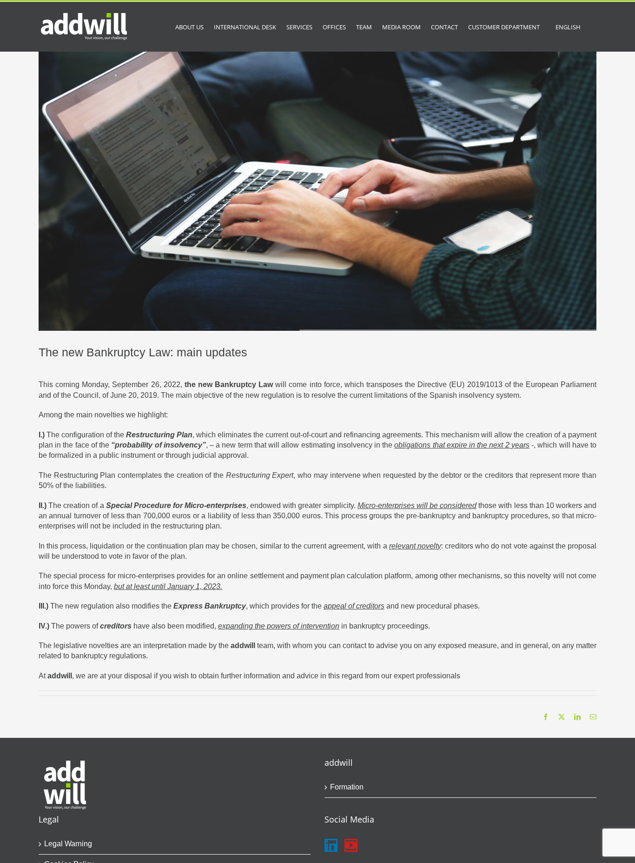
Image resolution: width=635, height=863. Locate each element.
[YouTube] (350, 845)
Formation (347, 787)
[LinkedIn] (330, 845)
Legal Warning (68, 844)
